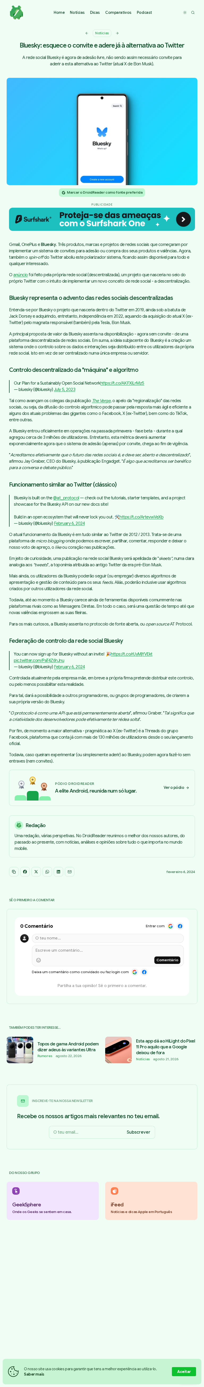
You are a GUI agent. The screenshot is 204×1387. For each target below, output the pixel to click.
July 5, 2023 (64, 389)
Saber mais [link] (34, 1374)
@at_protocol (66, 498)
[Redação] (102, 836)
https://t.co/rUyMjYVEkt (131, 654)
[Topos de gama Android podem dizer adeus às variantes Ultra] (53, 1050)
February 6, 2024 (69, 523)
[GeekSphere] (53, 1201)
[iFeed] (151, 1201)
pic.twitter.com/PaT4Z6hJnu (39, 660)
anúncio (20, 275)
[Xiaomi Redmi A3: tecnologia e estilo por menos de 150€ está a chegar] (117, 33)
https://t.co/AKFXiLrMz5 (122, 383)
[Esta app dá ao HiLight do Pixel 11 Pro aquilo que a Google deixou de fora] (151, 1050)
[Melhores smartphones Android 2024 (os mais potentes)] (87, 33)
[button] (77, 12)
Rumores (44, 1056)
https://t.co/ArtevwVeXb (141, 517)
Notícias (102, 33)
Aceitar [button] (184, 1371)
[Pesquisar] (193, 12)
